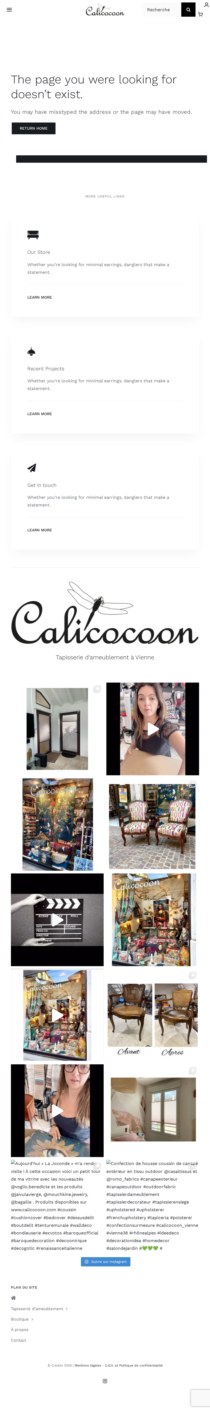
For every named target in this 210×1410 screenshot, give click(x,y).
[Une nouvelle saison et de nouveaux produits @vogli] (57, 1110)
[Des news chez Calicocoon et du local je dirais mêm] (152, 729)
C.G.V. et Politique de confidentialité (134, 1365)
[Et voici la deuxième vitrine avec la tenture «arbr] (57, 824)
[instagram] (105, 1381)
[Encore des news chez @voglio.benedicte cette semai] (57, 1015)
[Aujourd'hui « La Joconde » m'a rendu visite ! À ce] (57, 1206)
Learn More (39, 297)
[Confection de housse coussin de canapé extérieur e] (152, 1206)
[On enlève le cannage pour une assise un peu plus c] (152, 1015)
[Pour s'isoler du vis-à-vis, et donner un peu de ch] (152, 1110)
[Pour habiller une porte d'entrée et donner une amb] (57, 729)
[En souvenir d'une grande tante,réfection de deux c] (152, 824)
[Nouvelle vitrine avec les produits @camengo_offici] (152, 919)
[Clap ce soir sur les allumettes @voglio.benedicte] (57, 919)
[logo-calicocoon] (105, 4)
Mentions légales (88, 1365)
